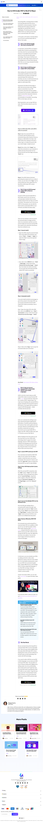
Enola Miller (30, 755)
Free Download (28, 211)
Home (18, 17)
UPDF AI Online (28, 110)
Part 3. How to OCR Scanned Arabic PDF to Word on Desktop (8, 28)
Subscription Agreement (32, 820)
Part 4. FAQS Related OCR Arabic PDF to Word (7, 37)
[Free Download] (28, 212)
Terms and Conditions (24, 820)
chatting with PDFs (26, 95)
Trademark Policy (23, 821)
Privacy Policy (18, 820)
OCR (21, 17)
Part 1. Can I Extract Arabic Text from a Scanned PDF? (8, 20)
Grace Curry (12, 703)
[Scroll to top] (40, 823)
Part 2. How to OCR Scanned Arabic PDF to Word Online (8, 24)
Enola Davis (6, 738)
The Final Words (6, 40)
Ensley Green (16, 13)
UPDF (4, 1)
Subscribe (15, 814)
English (22, 818)
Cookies (38, 820)
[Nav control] (41, 1)
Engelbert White (33, 738)
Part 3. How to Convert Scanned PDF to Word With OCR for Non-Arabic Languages (8, 33)
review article (23, 576)
